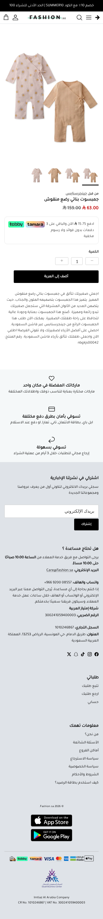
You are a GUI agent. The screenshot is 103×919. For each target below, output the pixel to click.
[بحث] (77, 17)
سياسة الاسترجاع (84, 759)
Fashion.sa (47, 806)
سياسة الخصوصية (84, 767)
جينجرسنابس (76, 194)
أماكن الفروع (89, 751)
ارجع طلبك (90, 694)
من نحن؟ (92, 735)
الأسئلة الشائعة (86, 743)
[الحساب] (16, 17)
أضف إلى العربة (56, 277)
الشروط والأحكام (85, 775)
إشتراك (86, 524)
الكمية (94, 252)
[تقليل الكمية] (92, 261)
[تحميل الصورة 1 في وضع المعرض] (51, 96)
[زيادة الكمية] (61, 261)
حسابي (93, 702)
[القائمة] (89, 17)
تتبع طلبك (90, 686)
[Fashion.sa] (46, 17)
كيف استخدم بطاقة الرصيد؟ (77, 783)
